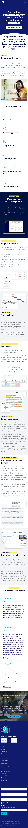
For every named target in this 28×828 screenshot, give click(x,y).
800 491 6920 (6, 769)
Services (3, 749)
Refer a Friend (4, 758)
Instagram (5, 778)
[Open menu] (25, 2)
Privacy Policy (13, 825)
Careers (3, 753)
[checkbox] (14, 804)
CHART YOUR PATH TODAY (14, 27)
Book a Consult (4, 760)
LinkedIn (5, 775)
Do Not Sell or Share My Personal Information (10, 823)
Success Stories (4, 751)
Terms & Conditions (5, 825)
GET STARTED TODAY (14, 716)
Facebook (5, 780)
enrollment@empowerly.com (10, 766)
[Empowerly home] (3, 2)
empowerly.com (6, 771)
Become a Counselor (6, 756)
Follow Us (3, 773)
